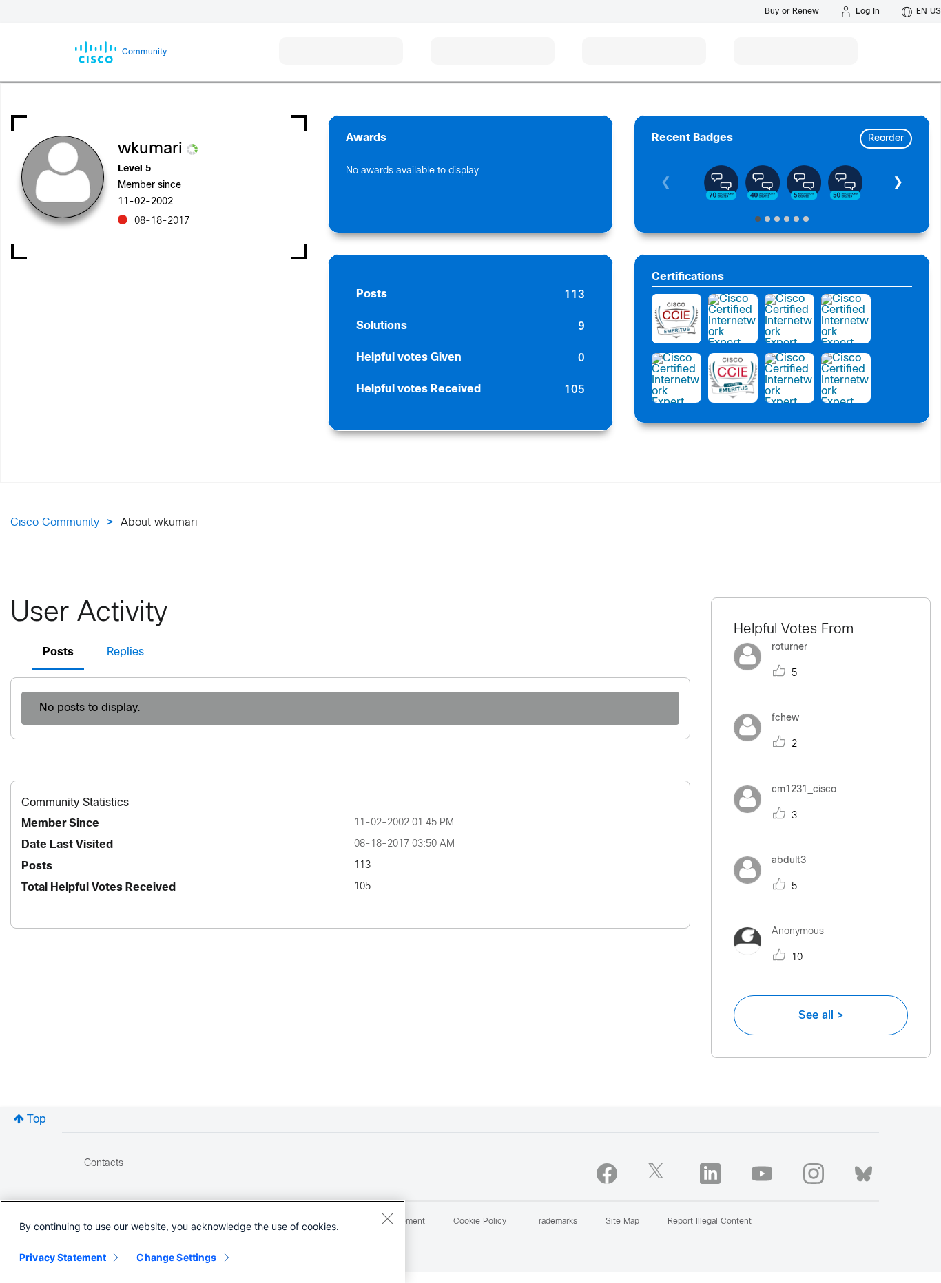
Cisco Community (54, 523)
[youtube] (762, 1173)
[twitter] (658, 1173)
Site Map (622, 1222)
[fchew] (771, 745)
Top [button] (36, 1119)
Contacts (103, 1163)
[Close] (387, 1218)
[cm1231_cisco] (790, 816)
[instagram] (813, 1173)
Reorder (886, 138)
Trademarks (556, 1222)
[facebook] (607, 1173)
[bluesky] (863, 1171)
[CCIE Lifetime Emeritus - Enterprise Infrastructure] (733, 378)
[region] (202, 1241)
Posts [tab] (58, 652)
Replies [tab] (125, 652)
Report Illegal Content (710, 1222)
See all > (821, 1015)
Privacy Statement (62, 1257)
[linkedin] (710, 1173)
